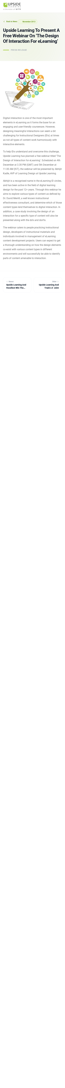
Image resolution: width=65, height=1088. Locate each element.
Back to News (11, 21)
